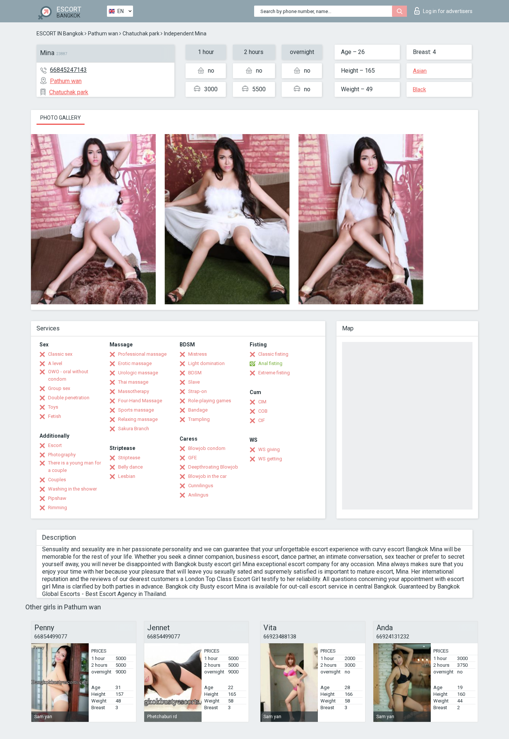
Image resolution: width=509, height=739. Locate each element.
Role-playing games (209, 400)
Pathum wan (103, 34)
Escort (55, 445)
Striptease (129, 457)
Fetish (54, 416)
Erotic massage (135, 363)
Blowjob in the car (207, 476)
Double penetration (68, 397)
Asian (420, 70)
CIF (261, 420)
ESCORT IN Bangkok (60, 34)
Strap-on (197, 391)
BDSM (195, 372)
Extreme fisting (274, 372)
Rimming (57, 507)
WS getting (270, 459)
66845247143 (68, 69)
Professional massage (142, 354)
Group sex (59, 388)
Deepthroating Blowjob (213, 467)
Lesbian (126, 476)
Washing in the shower (72, 489)
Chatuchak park (141, 34)
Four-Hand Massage (140, 400)
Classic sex (60, 354)
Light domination (206, 363)
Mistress (197, 354)
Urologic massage (138, 372)
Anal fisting (270, 363)
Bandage (198, 410)
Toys (53, 407)
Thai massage (133, 382)
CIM (262, 402)
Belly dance (130, 467)
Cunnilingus (200, 485)
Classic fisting (273, 354)
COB (263, 411)
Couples (57, 479)
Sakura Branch (133, 428)
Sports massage (136, 410)
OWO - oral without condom (68, 375)
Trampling (199, 419)
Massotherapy (133, 391)
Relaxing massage (138, 419)
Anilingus (198, 495)
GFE (192, 457)
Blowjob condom (206, 448)
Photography (62, 454)
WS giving (269, 449)
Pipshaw (57, 498)
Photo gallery (60, 118)
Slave (194, 382)
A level (55, 363)
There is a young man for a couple (74, 466)
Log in (447, 11)
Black (419, 89)
